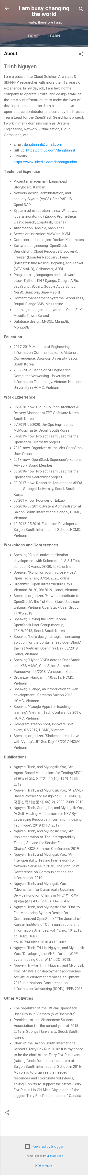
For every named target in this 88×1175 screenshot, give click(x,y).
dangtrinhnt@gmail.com (43, 144)
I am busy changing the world (44, 11)
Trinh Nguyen (45, 1165)
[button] (81, 55)
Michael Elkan (54, 1155)
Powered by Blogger (47, 1146)
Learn (54, 36)
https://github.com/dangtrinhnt (50, 150)
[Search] (81, 9)
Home (33, 36)
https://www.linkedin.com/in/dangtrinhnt (45, 162)
